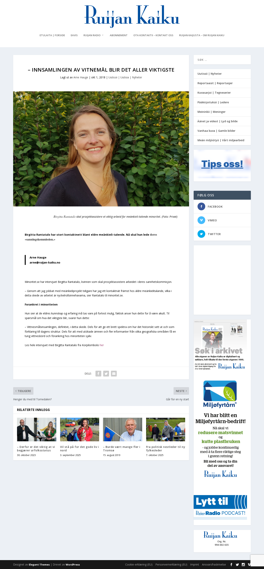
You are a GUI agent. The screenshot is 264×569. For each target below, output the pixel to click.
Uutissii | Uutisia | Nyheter (125, 77)
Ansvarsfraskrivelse (214, 564)
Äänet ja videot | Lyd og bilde (218, 121)
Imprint (194, 564)
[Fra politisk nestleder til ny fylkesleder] (165, 429)
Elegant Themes (39, 564)
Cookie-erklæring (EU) (138, 564)
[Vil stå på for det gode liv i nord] (79, 429)
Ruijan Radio (91, 35)
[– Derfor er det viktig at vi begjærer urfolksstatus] (36, 429)
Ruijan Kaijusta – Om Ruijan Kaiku (201, 35)
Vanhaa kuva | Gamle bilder (216, 131)
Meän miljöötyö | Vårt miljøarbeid (221, 140)
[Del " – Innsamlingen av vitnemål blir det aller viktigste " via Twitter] (106, 373)
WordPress (73, 564)
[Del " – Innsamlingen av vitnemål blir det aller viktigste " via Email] (114, 373)
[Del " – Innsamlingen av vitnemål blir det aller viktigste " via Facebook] (98, 373)
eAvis (74, 35)
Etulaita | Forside (52, 35)
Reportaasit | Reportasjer (215, 83)
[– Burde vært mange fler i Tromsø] (122, 429)
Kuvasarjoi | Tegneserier (214, 92)
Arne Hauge (80, 77)
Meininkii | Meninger (212, 112)
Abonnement (119, 35)
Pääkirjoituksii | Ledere (213, 102)
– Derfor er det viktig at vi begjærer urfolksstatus (36, 448)
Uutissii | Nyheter (210, 73)
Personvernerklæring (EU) (171, 564)
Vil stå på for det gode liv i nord (79, 448)
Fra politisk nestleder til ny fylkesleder (165, 448)
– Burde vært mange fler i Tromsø (121, 448)
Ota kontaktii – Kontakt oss (153, 35)
